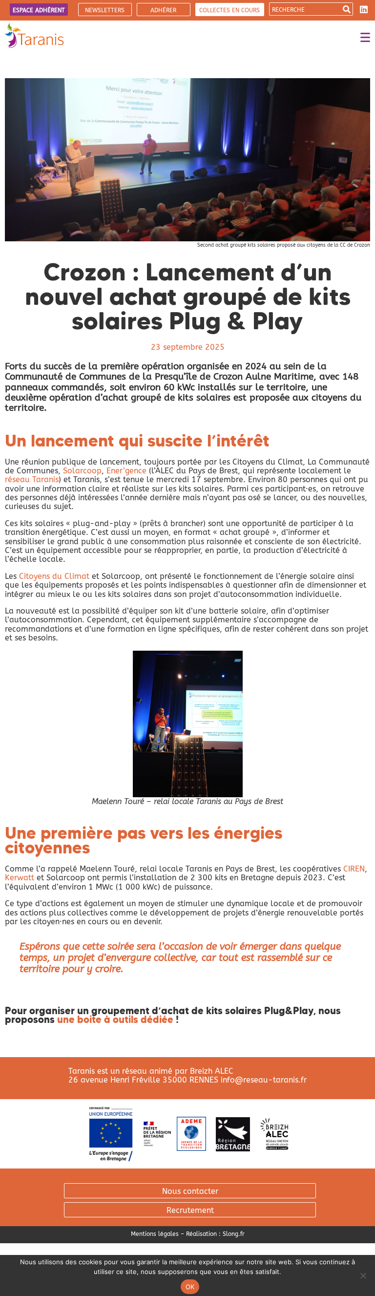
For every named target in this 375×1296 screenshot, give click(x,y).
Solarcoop (82, 470)
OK (190, 1287)
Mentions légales (155, 1234)
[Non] (363, 1275)
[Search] (346, 9)
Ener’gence (126, 470)
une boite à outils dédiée (115, 1019)
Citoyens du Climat (54, 576)
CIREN (354, 868)
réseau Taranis (32, 479)
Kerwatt (21, 877)
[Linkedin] (364, 9)
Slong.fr (234, 1234)
